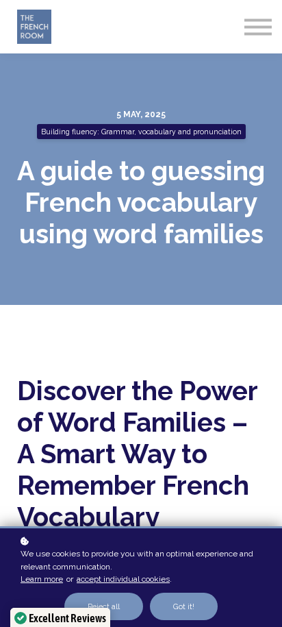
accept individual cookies (123, 579)
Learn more (42, 579)
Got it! (183, 606)
